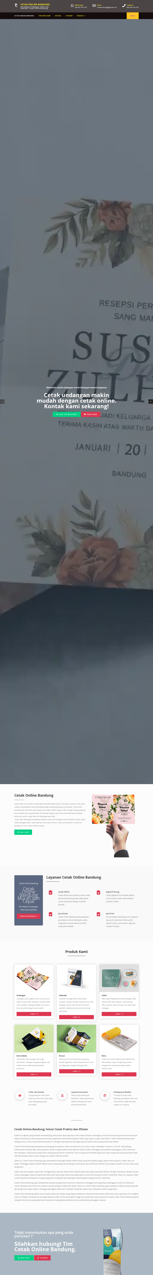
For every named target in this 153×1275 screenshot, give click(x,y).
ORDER (132, 16)
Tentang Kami (44, 16)
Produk (80, 16)
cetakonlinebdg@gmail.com (107, 7)
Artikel (58, 16)
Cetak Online (19, 804)
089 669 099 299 (81, 7)
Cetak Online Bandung (35, 4)
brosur (54, 823)
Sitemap (69, 16)
